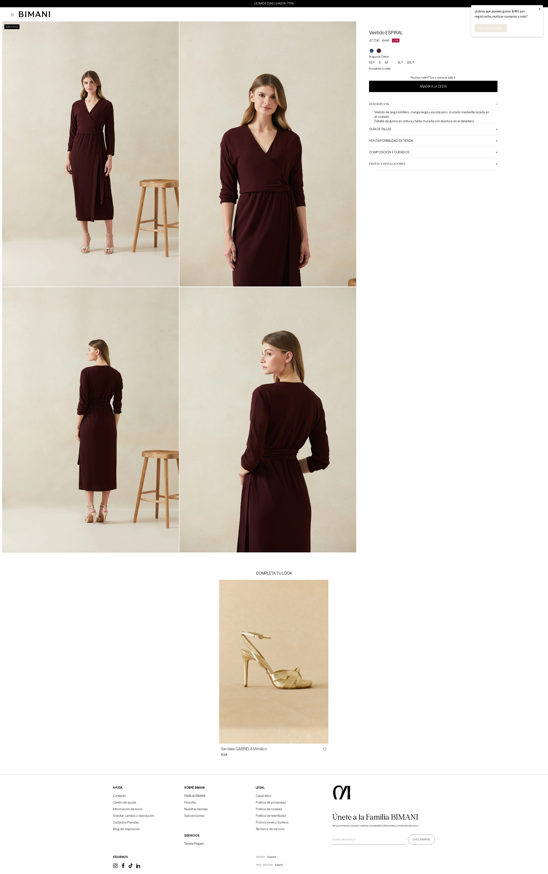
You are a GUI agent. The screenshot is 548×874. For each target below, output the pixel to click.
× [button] (540, 9)
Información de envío (128, 809)
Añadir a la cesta (433, 86)
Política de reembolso (271, 816)
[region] (274, 3)
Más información (490, 28)
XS (372, 63)
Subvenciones (194, 816)
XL (400, 63)
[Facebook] (123, 867)
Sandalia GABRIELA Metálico (244, 749)
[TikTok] (131, 867)
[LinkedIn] (138, 867)
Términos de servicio (270, 829)
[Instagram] (115, 867)
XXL (410, 63)
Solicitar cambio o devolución (133, 816)
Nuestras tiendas (196, 809)
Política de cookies (269, 809)
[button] (13, 15)
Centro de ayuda (124, 802)
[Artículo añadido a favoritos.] (324, 749)
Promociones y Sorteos (272, 822)
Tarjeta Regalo (194, 844)
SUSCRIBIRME (421, 839)
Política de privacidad (271, 802)
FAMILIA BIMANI (194, 796)
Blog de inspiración (126, 829)
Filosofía (190, 802)
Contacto (119, 796)
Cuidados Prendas (126, 822)
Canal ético (263, 796)
